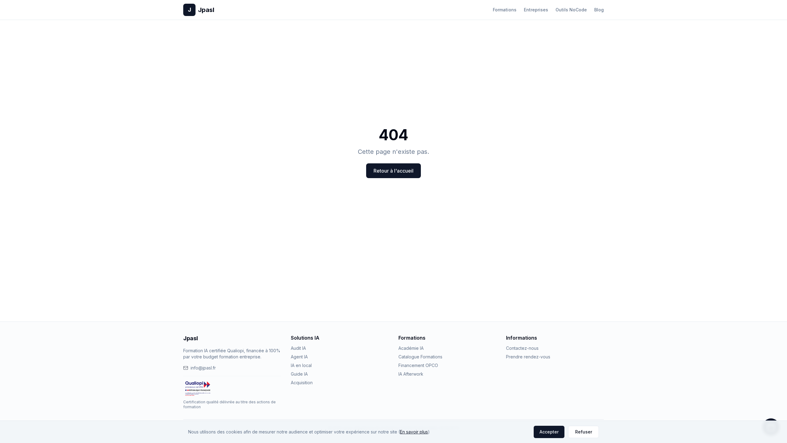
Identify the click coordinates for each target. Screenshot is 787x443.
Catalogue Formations (420, 356)
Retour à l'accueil (393, 171)
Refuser (583, 431)
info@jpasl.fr (203, 367)
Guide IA (299, 374)
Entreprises (536, 9)
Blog (599, 9)
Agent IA (299, 356)
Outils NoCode (571, 9)
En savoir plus (414, 431)
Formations (504, 9)
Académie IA (411, 348)
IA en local (301, 365)
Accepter (549, 431)
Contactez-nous (522, 348)
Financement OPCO (418, 365)
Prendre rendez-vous (528, 356)
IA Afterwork (410, 374)
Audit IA (298, 348)
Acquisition (302, 382)
